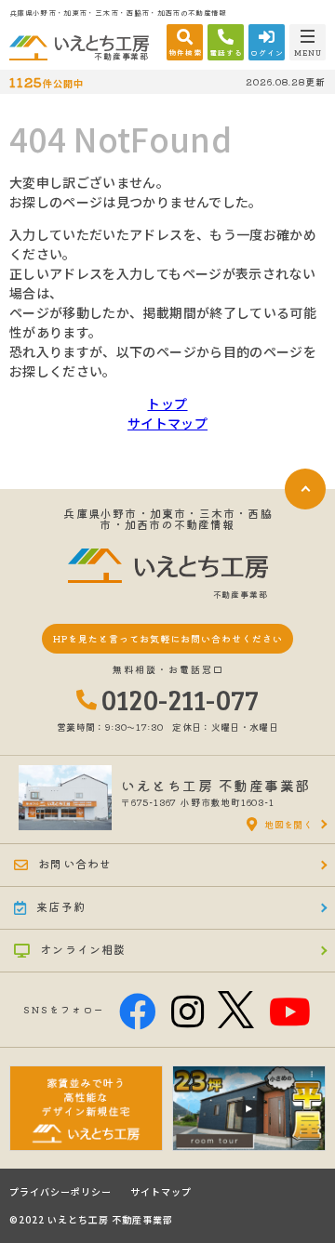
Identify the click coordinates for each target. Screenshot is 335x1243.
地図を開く (288, 824)
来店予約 (61, 906)
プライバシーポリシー (60, 1192)
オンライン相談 (83, 949)
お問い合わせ (75, 863)
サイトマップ (167, 423)
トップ (167, 403)
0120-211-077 (180, 699)
